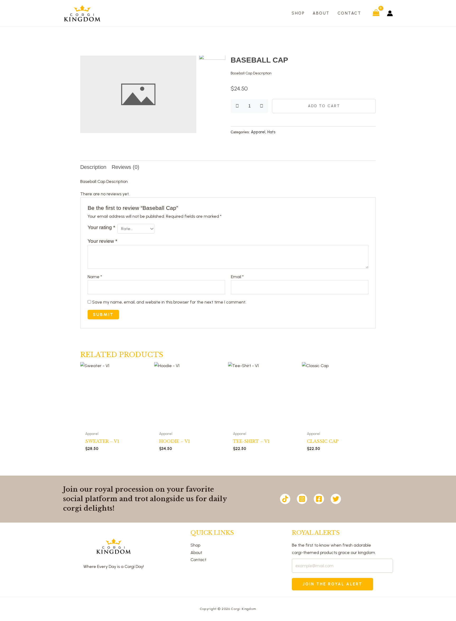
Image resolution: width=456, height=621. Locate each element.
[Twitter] (336, 499)
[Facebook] (319, 499)
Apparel (258, 132)
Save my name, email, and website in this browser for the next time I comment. (169, 302)
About (196, 552)
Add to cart (324, 106)
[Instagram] (302, 499)
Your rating (101, 227)
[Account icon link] (390, 13)
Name (95, 276)
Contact (198, 559)
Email (237, 276)
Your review (102, 241)
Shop (195, 545)
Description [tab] (93, 167)
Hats (271, 132)
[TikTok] (285, 499)
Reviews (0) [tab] (125, 167)
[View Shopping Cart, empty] (376, 13)
